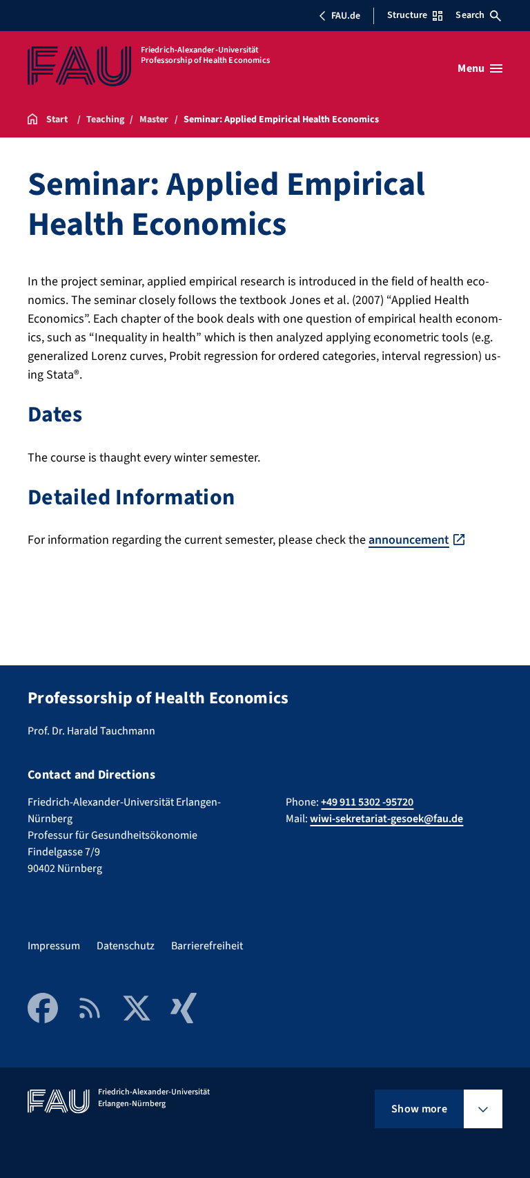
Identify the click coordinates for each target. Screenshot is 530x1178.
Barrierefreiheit (207, 945)
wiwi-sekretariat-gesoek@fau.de (386, 818)
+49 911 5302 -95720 (367, 802)
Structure (407, 15)
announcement (409, 540)
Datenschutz (126, 945)
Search (469, 15)
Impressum (54, 945)
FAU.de (345, 16)
